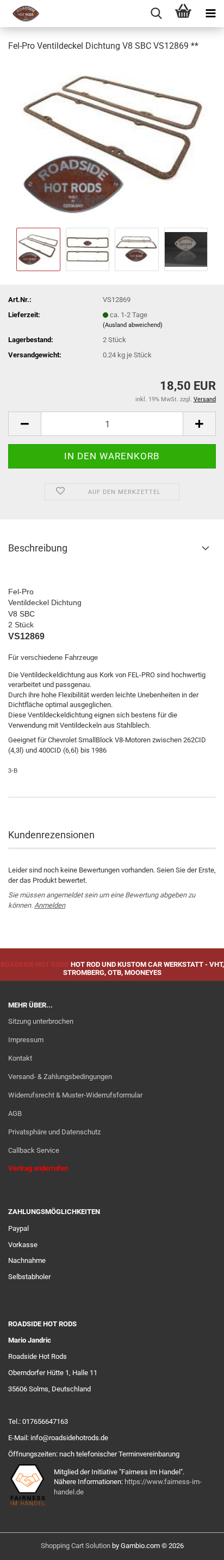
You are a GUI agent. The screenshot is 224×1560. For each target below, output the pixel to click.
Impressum (25, 1040)
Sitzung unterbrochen (40, 1021)
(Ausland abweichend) (133, 325)
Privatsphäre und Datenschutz (54, 1132)
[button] (24, 424)
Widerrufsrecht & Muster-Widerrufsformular (75, 1095)
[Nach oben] (194, 1543)
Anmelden (49, 905)
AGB (15, 1113)
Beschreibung (37, 548)
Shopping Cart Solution (75, 1546)
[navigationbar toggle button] (210, 13)
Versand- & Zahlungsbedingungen (60, 1077)
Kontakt (20, 1058)
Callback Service (33, 1150)
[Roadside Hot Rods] (21, 13)
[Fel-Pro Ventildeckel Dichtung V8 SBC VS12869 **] (112, 143)
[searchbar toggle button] (156, 13)
